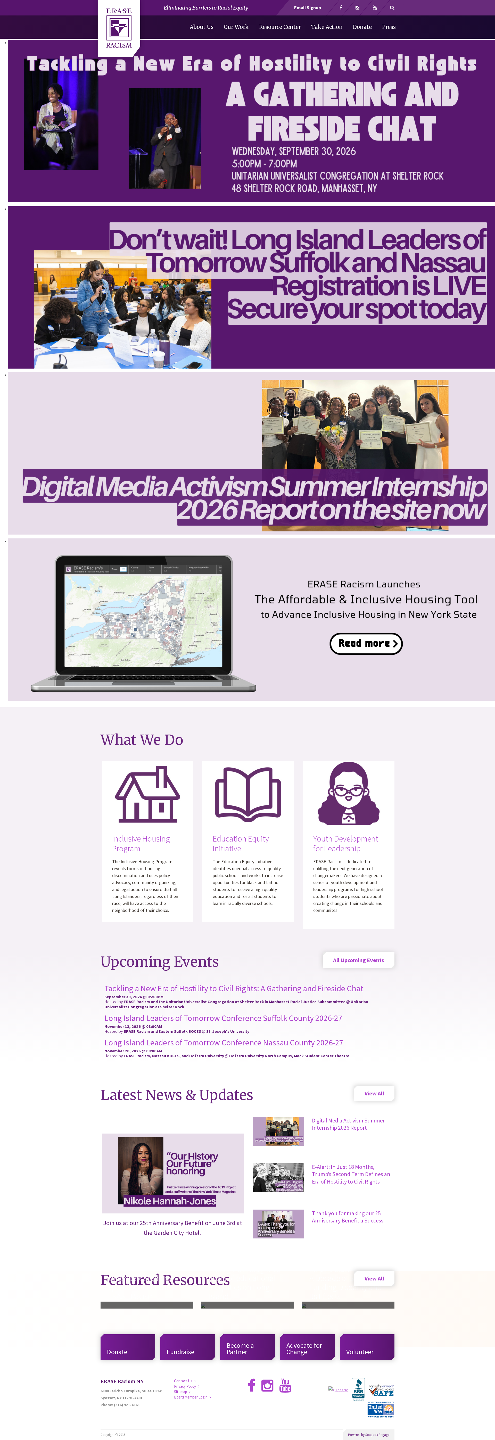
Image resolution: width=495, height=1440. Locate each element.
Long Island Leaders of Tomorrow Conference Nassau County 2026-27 (223, 1042)
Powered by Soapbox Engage (368, 1435)
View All (374, 1093)
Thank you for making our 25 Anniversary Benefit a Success (347, 1217)
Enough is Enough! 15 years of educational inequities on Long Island (244, 1283)
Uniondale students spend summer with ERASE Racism (140, 1287)
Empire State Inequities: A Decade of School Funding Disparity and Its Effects (347, 1283)
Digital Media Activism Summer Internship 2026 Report (348, 1124)
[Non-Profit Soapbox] (119, 31)
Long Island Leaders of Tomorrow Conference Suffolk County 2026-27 (223, 1018)
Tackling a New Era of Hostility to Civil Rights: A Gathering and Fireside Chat (233, 988)
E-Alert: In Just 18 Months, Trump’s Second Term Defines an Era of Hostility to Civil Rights (351, 1174)
